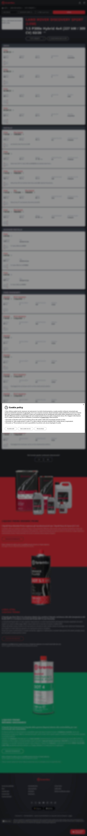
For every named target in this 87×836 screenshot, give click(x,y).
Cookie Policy (45, 417)
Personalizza (40, 428)
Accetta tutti (10, 428)
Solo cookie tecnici (25, 428)
